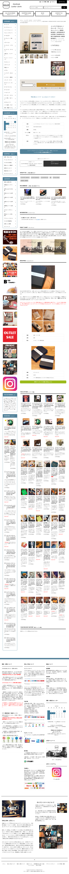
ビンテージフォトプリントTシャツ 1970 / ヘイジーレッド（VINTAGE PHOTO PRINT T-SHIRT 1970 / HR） (26, 405)
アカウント (53, 1)
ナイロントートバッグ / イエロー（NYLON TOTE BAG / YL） (39, 524)
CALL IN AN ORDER (10, 14)
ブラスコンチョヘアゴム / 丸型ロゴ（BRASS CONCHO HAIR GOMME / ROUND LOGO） (62, 471)
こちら (38, 219)
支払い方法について (11, 863)
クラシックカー (8, 405)
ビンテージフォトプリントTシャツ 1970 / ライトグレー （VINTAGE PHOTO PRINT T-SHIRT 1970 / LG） (31, 552)
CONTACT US (58, 14)
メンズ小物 (5, 398)
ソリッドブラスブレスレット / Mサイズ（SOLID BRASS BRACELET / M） (54, 582)
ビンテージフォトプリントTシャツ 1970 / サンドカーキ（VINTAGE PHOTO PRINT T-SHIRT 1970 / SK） (24, 471)
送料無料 (6, 406)
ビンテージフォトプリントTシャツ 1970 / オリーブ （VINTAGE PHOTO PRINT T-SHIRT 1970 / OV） (49, 449)
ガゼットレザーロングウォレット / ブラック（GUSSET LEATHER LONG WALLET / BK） (10, 580)
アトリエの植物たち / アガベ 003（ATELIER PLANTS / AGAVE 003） (39, 607)
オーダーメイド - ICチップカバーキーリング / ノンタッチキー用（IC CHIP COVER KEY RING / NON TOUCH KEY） (24, 608)
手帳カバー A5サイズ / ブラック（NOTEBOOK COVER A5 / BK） (62, 581)
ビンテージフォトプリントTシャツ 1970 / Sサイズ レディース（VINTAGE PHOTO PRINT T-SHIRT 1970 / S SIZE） (60, 406)
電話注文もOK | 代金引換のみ (56, 730)
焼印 (14, 409)
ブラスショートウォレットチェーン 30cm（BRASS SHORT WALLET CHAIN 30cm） (47, 471)
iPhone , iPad (8, 401)
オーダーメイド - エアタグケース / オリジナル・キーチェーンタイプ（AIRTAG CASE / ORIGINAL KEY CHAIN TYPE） (54, 500)
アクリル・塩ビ (56, 177)
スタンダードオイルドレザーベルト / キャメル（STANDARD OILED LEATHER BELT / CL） (7, 450)
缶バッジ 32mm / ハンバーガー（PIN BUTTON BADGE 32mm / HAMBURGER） (62, 525)
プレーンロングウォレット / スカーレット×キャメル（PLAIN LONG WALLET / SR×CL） (62, 552)
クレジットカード (40, 703)
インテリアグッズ (44, 177)
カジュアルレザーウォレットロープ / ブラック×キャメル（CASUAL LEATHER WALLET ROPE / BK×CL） (31, 499)
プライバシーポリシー (50, 863)
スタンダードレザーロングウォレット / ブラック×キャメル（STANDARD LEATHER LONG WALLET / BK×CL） (26, 450)
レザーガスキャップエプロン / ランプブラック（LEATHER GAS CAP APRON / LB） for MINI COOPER (39, 582)
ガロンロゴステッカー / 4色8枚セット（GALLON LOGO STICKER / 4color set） (31, 471)
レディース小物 (10, 398)
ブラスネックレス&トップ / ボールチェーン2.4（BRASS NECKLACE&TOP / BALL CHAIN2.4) (60, 449)
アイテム (62, 1)
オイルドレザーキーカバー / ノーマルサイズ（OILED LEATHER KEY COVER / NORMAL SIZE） (62, 499)
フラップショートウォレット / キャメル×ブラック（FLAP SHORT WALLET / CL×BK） (54, 607)
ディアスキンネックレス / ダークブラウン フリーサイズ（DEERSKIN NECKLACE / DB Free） (31, 582)
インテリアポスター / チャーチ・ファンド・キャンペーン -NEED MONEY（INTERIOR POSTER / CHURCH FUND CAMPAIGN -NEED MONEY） (39, 473)
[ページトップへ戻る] (34, 859)
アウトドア (11, 409)
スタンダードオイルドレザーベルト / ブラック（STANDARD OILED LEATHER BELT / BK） (43, 198)
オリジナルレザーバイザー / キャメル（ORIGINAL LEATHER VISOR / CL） (39, 499)
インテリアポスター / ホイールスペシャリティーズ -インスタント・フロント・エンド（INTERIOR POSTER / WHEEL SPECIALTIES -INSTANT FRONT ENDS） (47, 555)
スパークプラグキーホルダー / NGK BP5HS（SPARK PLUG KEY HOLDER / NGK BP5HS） (58, 198)
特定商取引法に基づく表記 (39, 863)
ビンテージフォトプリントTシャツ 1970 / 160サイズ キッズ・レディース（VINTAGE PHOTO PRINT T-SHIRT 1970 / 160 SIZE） (37, 406)
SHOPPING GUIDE (26, 14)
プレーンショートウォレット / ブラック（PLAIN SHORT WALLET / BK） (54, 552)
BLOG (42, 14)
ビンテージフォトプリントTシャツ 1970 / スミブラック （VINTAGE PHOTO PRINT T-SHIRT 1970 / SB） (37, 449)
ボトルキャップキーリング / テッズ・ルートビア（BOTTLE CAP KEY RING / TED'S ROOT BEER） (10, 566)
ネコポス (10, 406)
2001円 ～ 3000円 (24, 180)
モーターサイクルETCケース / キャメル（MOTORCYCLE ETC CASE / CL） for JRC (24, 582)
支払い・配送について (45, 88)
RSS (37, 865)
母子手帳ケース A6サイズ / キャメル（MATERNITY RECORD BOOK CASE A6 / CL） (31, 525)
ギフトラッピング (54, 88)
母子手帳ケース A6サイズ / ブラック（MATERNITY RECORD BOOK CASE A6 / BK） (47, 525)
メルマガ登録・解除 (45, 1)
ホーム (21, 20)
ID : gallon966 (57, 779)
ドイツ (13, 407)
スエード (6, 407)
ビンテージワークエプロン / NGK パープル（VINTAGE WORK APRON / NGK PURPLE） (27, 198)
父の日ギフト (7, 404)
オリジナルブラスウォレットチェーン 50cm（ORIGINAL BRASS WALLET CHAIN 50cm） (47, 499)
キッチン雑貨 (10, 400)
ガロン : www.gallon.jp (56, 759)
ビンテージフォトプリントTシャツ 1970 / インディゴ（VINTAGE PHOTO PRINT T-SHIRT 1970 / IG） (49, 405)
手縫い (10, 408)
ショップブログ (31, 865)
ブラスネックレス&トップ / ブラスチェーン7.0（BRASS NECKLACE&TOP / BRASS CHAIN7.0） (24, 525)
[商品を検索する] (64, 7)
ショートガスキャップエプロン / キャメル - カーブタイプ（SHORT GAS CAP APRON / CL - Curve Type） (49, 428)
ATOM (40, 865)
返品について (61, 88)
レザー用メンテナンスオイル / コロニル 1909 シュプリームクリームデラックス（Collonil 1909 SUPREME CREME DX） (54, 472)
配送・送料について (21, 863)
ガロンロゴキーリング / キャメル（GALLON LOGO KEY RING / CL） (47, 582)
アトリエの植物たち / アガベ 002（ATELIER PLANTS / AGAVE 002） (31, 607)
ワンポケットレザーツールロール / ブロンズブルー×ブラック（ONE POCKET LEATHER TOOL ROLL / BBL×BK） (26, 429)
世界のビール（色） (10, 402)
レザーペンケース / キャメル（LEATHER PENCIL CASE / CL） (39, 551)
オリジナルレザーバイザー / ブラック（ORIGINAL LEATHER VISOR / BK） (37, 427)
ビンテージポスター (37, 20)
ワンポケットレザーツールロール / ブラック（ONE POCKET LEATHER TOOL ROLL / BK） (60, 428)
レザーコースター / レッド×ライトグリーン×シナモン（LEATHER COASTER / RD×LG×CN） (24, 552)
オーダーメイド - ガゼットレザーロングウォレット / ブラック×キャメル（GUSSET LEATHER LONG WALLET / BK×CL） (62, 609)
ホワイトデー (10, 403)
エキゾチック (6, 410)
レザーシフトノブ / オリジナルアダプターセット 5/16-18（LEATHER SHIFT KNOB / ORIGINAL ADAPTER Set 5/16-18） (13, 451)
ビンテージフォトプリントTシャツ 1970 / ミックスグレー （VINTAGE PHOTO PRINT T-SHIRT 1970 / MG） (54, 526)
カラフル (8, 409)
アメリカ (10, 407)
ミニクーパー (12, 404)
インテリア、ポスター (28, 20)
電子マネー (34, 704)
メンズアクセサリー (8, 399)
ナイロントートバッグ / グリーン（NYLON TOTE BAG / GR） (24, 498)
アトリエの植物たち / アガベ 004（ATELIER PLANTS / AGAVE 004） (47, 607)
